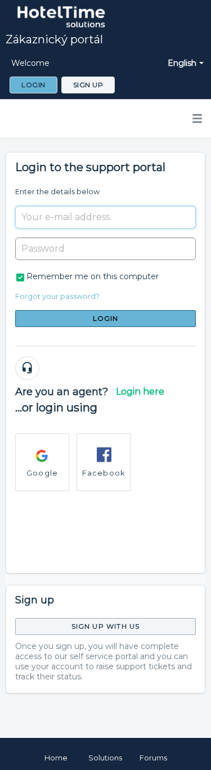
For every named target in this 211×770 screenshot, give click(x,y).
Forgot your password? (57, 296)
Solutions (105, 757)
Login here (140, 391)
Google (42, 472)
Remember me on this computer (92, 276)
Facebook (104, 472)
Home (56, 757)
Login (106, 318)
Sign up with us (105, 626)
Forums (153, 757)
